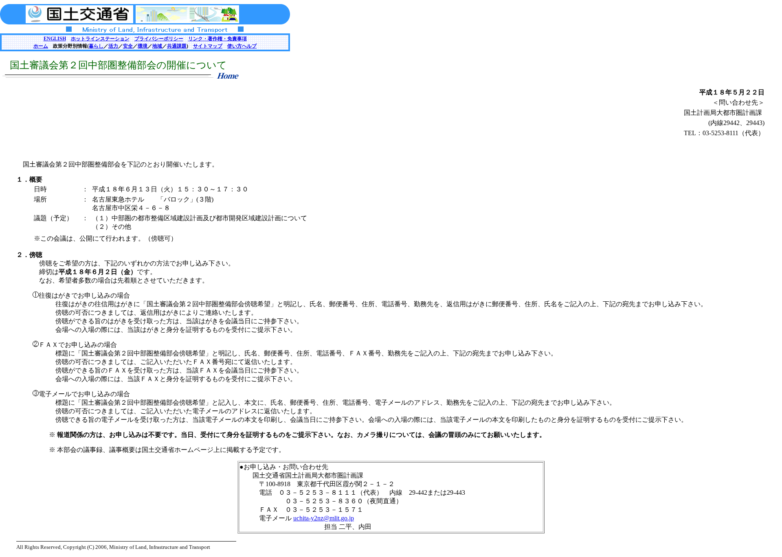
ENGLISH (55, 39)
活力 (113, 46)
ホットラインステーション (100, 39)
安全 (128, 46)
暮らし (96, 46)
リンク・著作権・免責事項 (217, 39)
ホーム (40, 46)
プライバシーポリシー (158, 39)
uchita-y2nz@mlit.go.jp (323, 518)
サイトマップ (207, 46)
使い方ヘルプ (242, 46)
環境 (142, 46)
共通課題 (177, 46)
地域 (157, 46)
